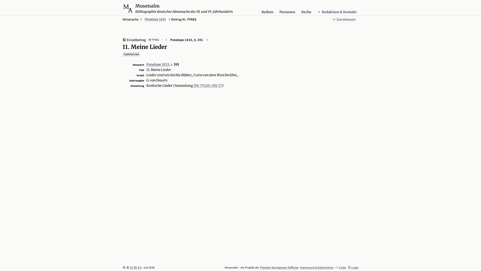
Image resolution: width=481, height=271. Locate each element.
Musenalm (147, 6)
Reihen (267, 12)
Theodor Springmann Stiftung (279, 268)
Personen (287, 12)
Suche (306, 12)
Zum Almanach (345, 20)
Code (342, 268)
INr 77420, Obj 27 (208, 85)
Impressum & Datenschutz (317, 268)
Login (354, 268)
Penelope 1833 (155, 19)
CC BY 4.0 (135, 268)
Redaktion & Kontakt (339, 12)
